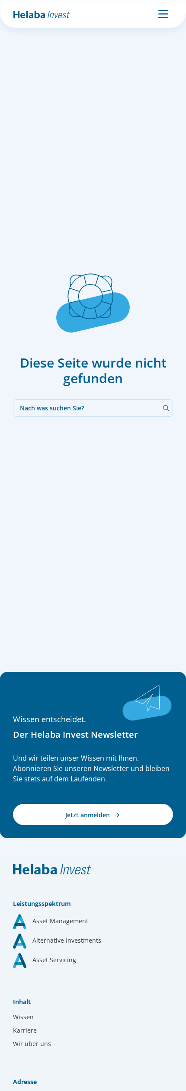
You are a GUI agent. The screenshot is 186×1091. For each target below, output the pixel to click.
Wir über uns (32, 1044)
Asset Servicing (54, 960)
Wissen (23, 1017)
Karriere (25, 1030)
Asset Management (60, 921)
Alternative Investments (66, 940)
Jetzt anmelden (88, 815)
